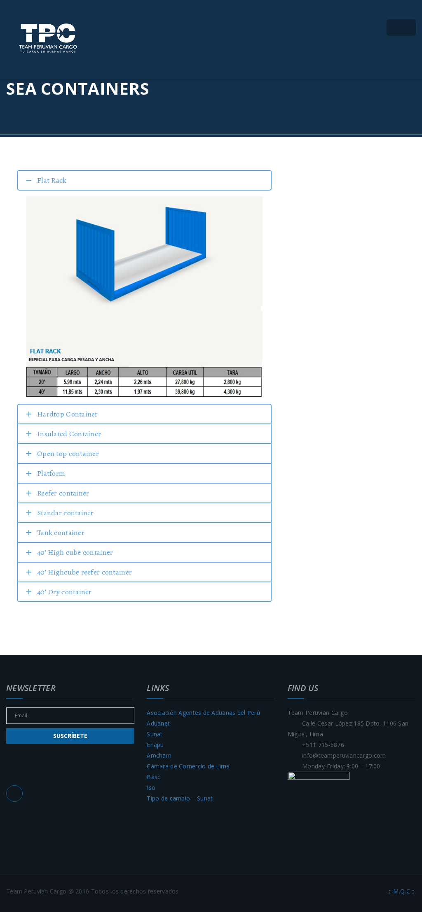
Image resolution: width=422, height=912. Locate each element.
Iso (151, 787)
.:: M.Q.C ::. (401, 891)
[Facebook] (14, 793)
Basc (153, 777)
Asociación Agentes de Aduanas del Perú (203, 713)
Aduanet (158, 723)
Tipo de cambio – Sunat (180, 798)
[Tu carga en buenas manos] (47, 38)
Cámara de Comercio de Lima (188, 766)
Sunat (154, 734)
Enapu (155, 745)
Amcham (159, 755)
